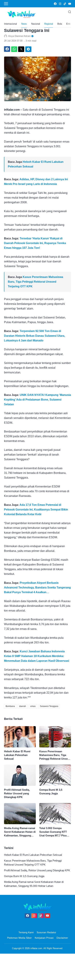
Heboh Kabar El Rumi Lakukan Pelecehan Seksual (17, 755)
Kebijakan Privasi (44, 937)
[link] (55, 3)
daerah (22, 706)
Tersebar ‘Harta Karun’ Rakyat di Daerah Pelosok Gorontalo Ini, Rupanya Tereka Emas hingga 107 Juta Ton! (35, 243)
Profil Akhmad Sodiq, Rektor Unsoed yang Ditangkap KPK (17, 793)
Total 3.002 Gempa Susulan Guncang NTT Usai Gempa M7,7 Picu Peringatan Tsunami (53, 832)
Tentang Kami (26, 932)
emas (33, 706)
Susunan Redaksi (46, 932)
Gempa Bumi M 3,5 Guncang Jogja (50, 791)
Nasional (35, 24)
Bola (59, 24)
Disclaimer (62, 937)
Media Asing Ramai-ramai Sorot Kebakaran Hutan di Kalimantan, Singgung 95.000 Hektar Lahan (20, 832)
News (24, 24)
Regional (48, 24)
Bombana (10, 706)
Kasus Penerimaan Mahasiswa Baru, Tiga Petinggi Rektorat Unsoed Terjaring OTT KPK (35, 281)
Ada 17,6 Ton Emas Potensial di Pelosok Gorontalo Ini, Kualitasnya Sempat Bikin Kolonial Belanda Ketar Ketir (36, 509)
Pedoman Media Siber (19, 937)
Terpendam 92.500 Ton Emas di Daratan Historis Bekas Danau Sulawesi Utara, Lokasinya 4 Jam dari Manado (34, 336)
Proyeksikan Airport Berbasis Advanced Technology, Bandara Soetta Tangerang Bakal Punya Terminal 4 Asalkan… (37, 587)
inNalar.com (36, 948)
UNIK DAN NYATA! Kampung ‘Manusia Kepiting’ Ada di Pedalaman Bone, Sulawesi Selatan (37, 399)
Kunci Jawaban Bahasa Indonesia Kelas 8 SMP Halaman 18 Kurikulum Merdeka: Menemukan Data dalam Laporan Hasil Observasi (36, 656)
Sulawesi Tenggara (49, 706)
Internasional (10, 24)
